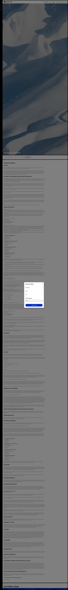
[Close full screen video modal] (42, 283)
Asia (26, 294)
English (27, 300)
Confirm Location (34, 305)
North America (27, 287)
